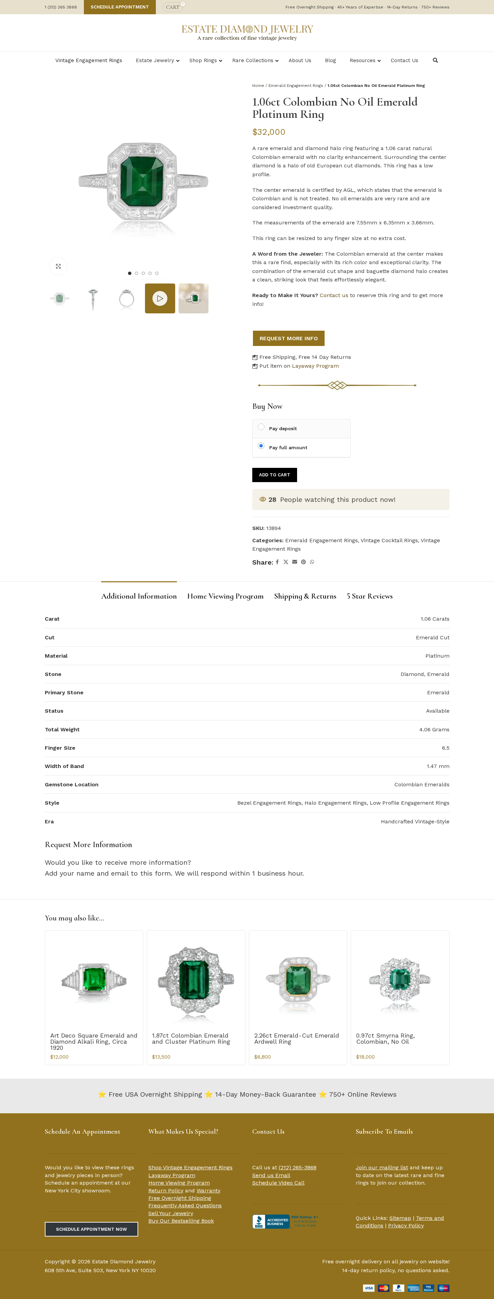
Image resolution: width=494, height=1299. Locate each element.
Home (258, 85)
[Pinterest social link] (303, 562)
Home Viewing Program (179, 1182)
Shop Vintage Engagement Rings (190, 1167)
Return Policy (165, 1190)
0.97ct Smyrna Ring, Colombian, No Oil (385, 1038)
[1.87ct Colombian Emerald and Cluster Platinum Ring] (196, 980)
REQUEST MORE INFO (289, 338)
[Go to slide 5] (157, 273)
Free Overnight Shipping (179, 1198)
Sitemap (400, 1218)
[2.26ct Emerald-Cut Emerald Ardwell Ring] (298, 980)
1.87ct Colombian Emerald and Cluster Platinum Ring (191, 1038)
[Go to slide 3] (143, 273)
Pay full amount (288, 447)
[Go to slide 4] (150, 273)
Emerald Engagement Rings (296, 85)
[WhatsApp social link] (312, 562)
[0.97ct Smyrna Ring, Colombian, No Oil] (400, 980)
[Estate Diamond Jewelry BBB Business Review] (286, 1221)
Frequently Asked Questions (185, 1205)
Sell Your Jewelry (170, 1213)
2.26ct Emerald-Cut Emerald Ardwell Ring (296, 1038)
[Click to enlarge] (58, 266)
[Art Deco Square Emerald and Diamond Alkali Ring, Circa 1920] (94, 980)
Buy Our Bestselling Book (181, 1221)
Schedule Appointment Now (91, 1229)
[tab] (139, 593)
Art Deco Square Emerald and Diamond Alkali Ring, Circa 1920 (94, 1041)
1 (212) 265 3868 (61, 7)
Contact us (334, 295)
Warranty (208, 1190)
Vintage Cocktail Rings (389, 540)
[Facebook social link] (277, 562)
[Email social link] (294, 562)
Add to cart (274, 474)
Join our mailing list (382, 1167)
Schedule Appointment (120, 7)
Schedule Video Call (278, 1182)
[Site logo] (247, 32)
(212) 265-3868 (297, 1167)
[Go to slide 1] (129, 273)
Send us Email (271, 1175)
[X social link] (285, 562)
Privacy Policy (406, 1225)
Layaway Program (315, 366)
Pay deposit (283, 428)
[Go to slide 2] (136, 273)
